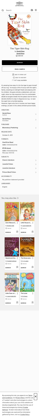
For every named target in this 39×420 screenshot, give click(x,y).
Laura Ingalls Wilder (27, 225)
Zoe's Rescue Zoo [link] (10, 223)
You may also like (9, 198)
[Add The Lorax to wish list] (32, 302)
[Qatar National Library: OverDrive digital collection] (19, 4)
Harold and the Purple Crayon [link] (10, 258)
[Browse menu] (36, 10)
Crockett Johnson (11, 261)
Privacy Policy (20, 398)
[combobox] (15, 10)
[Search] (2, 10)
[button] (20, 62)
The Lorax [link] (24, 293)
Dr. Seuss (24, 296)
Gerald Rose (20, 51)
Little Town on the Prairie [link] (10, 293)
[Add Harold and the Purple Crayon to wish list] (17, 267)
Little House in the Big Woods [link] (26, 223)
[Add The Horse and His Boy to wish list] (32, 267)
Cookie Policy (24, 414)
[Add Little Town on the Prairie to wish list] (17, 302)
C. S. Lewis (25, 261)
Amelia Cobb (10, 225)
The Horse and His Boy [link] (26, 258)
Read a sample (20, 69)
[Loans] (32, 10)
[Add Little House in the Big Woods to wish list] (32, 232)
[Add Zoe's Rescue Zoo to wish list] (17, 232)
